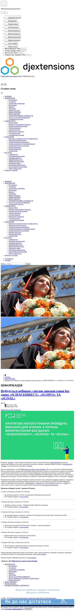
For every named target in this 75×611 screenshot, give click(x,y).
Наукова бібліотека (15, 149)
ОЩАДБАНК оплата (16, 160)
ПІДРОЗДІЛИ (9, 137)
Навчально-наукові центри (17, 140)
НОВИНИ (8, 96)
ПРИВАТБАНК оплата (16, 161)
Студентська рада (14, 133)
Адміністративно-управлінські (19, 142)
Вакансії (11, 107)
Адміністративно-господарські (19, 145)
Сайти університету (15, 168)
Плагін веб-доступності (9, 76)
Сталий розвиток (14, 130)
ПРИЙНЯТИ (28, 609)
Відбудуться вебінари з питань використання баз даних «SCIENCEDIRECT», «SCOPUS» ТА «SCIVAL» (35, 394)
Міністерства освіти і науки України (33, 469)
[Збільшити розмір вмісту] (25, 49)
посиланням (24, 497)
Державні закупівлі (15, 158)
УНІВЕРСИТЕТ (10, 121)
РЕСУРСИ (8, 153)
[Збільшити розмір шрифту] (24, 51)
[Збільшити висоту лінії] (22, 53)
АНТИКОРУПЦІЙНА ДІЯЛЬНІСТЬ (21, 116)
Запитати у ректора (11, 170)
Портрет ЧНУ (13, 123)
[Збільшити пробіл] (30, 55)
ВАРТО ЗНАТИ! (14, 114)
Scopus (4, 466)
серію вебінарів (55, 462)
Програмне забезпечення (17, 165)
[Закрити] (6, 13)
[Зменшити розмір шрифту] (22, 51)
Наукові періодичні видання (18, 126)
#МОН (3, 410)
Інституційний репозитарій (18, 167)
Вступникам (13, 100)
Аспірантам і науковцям (17, 103)
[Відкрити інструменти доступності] (4, 3)
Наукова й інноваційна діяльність (20, 124)
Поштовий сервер (15, 163)
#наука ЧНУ (10, 410)
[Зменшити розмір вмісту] (22, 49)
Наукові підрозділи (15, 147)
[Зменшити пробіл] (27, 55)
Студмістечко (13, 151)
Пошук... (4, 264)
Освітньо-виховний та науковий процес (22, 144)
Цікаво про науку (14, 110)
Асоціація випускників (16, 135)
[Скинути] (2, 12)
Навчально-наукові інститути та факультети (23, 138)
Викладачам (13, 105)
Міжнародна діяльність (16, 131)
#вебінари (17, 410)
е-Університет (13, 154)
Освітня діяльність (15, 128)
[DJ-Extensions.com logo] (37, 74)
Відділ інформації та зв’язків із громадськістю (24, 578)
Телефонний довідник (16, 119)
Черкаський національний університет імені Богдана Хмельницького (33, 598)
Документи (12, 109)
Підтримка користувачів (17, 156)
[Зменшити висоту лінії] (19, 53)
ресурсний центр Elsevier (50, 485)
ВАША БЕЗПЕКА (15, 112)
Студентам (12, 102)
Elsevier (10, 462)
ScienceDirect (67, 464)
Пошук (28, 264)
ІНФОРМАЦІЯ (10, 98)
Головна (7, 377)
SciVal (30, 466)
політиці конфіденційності (14, 609)
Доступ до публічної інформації (19, 117)
